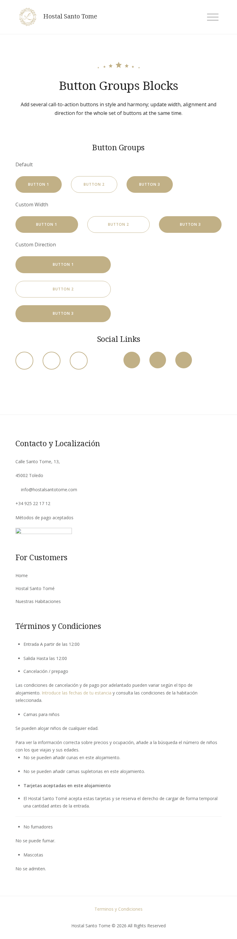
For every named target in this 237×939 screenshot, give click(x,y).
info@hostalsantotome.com (49, 489)
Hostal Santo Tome (70, 16)
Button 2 (94, 184)
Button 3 (149, 184)
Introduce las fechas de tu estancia (76, 693)
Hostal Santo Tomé (35, 588)
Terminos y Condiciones (118, 909)
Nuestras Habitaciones (38, 601)
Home (21, 575)
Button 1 (38, 184)
